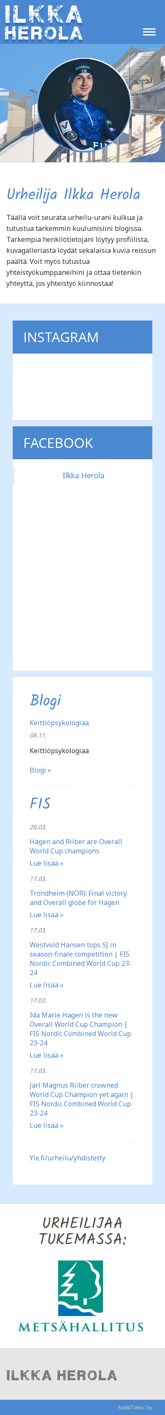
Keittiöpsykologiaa (59, 722)
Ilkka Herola (83, 475)
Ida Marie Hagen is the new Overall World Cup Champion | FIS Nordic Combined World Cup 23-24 (80, 1029)
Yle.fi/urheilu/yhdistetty (67, 1158)
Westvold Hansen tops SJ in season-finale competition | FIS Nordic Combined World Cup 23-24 (81, 958)
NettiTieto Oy (135, 1407)
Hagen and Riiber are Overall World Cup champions (76, 846)
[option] (82, 1295)
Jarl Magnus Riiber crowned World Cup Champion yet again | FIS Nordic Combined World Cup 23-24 (82, 1099)
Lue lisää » (46, 863)
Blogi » (40, 770)
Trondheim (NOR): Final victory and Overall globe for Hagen (78, 897)
